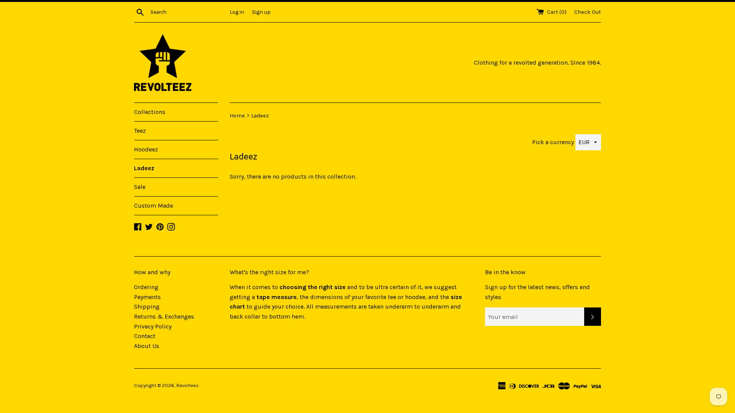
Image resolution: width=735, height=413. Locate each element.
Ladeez (144, 168)
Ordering (146, 287)
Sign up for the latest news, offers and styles (537, 292)
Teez (140, 130)
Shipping (147, 306)
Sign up (261, 12)
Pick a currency (553, 142)
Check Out (587, 12)
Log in (237, 12)
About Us (146, 346)
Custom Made (153, 205)
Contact (144, 336)
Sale (139, 186)
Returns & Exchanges (164, 316)
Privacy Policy (153, 326)
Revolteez (187, 385)
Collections (149, 111)
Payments (147, 297)
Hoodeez (146, 149)
